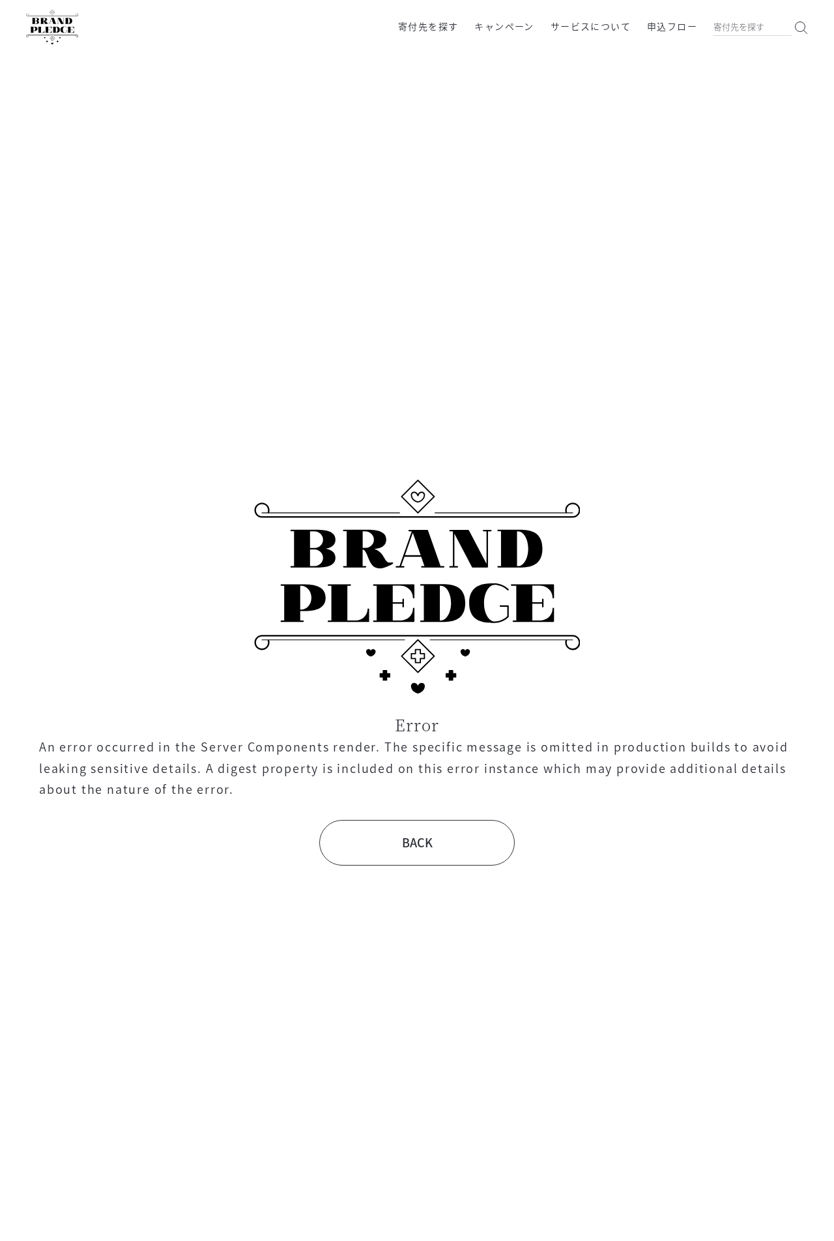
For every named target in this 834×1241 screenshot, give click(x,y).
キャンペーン (504, 26)
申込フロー (672, 26)
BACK (417, 842)
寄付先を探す (428, 26)
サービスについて (591, 26)
